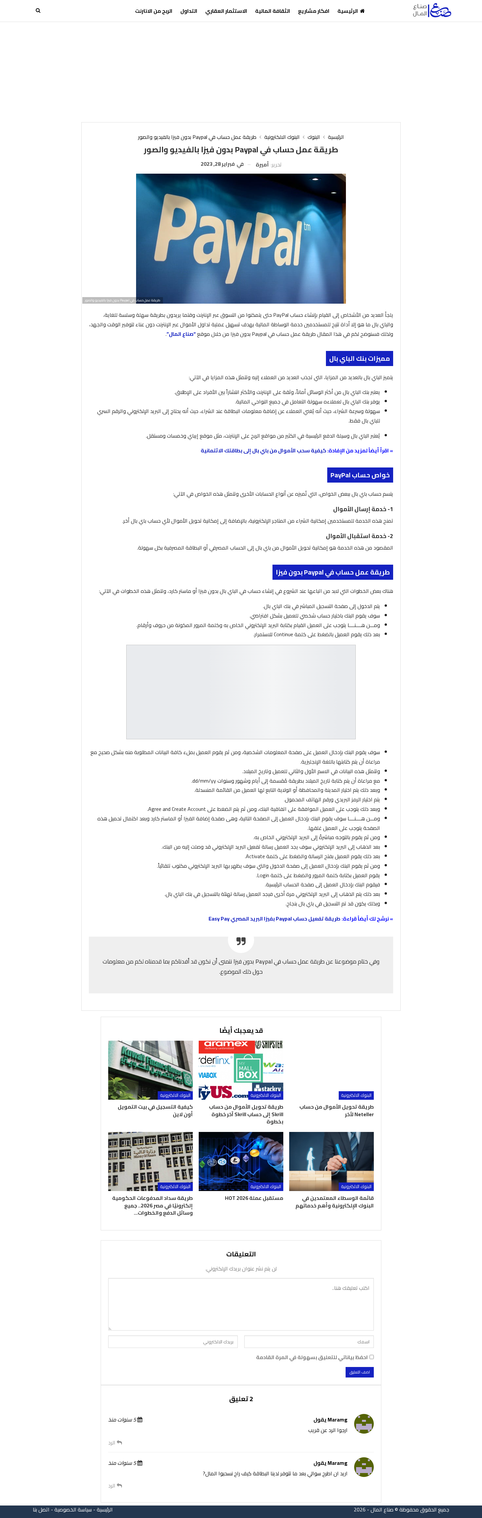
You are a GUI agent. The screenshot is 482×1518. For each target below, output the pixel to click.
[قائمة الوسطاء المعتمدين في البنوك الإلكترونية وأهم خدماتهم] (331, 1161)
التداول (188, 11)
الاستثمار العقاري (226, 11)
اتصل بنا (41, 1509)
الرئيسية (347, 11)
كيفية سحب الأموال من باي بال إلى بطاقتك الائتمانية (263, 450)
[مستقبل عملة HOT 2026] (241, 1161)
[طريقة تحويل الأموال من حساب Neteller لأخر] (331, 1070)
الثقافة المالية (272, 11)
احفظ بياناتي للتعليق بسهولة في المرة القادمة (312, 1357)
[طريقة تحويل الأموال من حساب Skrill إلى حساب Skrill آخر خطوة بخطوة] (241, 1070)
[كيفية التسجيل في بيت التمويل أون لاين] (150, 1070)
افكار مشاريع (314, 11)
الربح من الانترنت (153, 11)
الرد (112, 1442)
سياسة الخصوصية (73, 1509)
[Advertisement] (241, 71)
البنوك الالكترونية (356, 1095)
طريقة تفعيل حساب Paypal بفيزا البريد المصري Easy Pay (274, 918)
